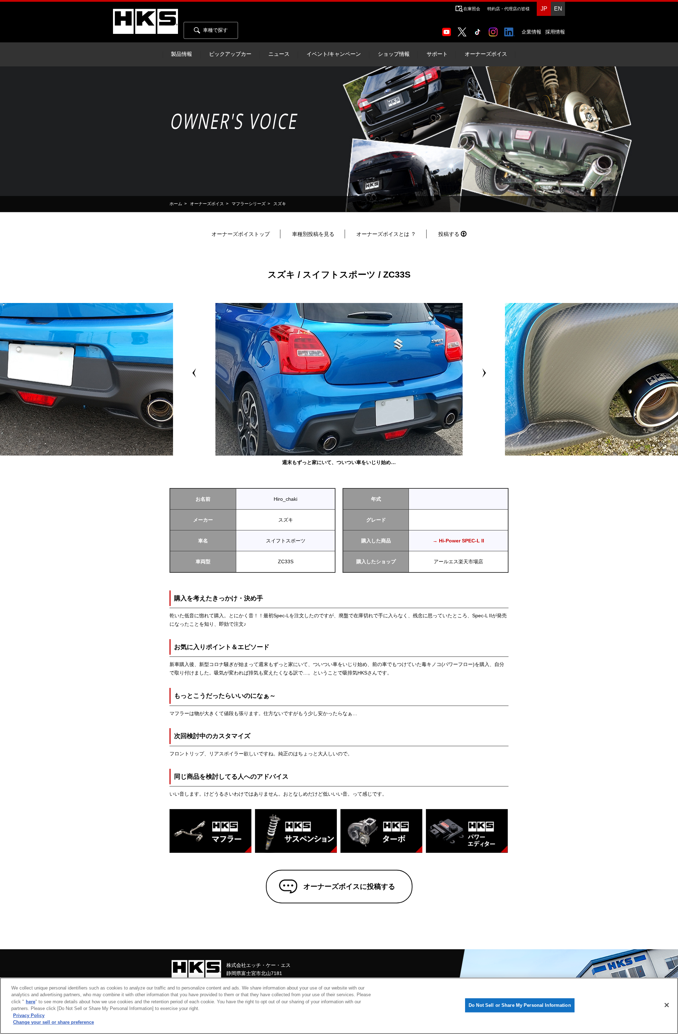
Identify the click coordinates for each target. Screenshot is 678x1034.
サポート (437, 54)
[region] (339, 1005)
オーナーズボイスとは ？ (386, 234)
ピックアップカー (230, 54)
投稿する (448, 234)
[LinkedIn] (510, 29)
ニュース (279, 54)
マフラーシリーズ (249, 203)
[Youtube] (448, 29)
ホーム (176, 203)
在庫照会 (471, 8)
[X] (463, 29)
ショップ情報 (394, 54)
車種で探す (215, 30)
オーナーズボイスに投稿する (349, 886)
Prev (194, 373)
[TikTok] (479, 29)
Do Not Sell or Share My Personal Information (520, 1005)
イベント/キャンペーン (334, 54)
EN (558, 9)
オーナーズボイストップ (241, 234)
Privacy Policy (28, 1015)
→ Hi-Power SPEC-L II (458, 540)
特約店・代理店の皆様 (508, 8)
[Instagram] (494, 29)
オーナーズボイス (486, 54)
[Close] (666, 1005)
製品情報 (181, 54)
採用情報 (555, 32)
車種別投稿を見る (313, 234)
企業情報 (531, 32)
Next (483, 373)
